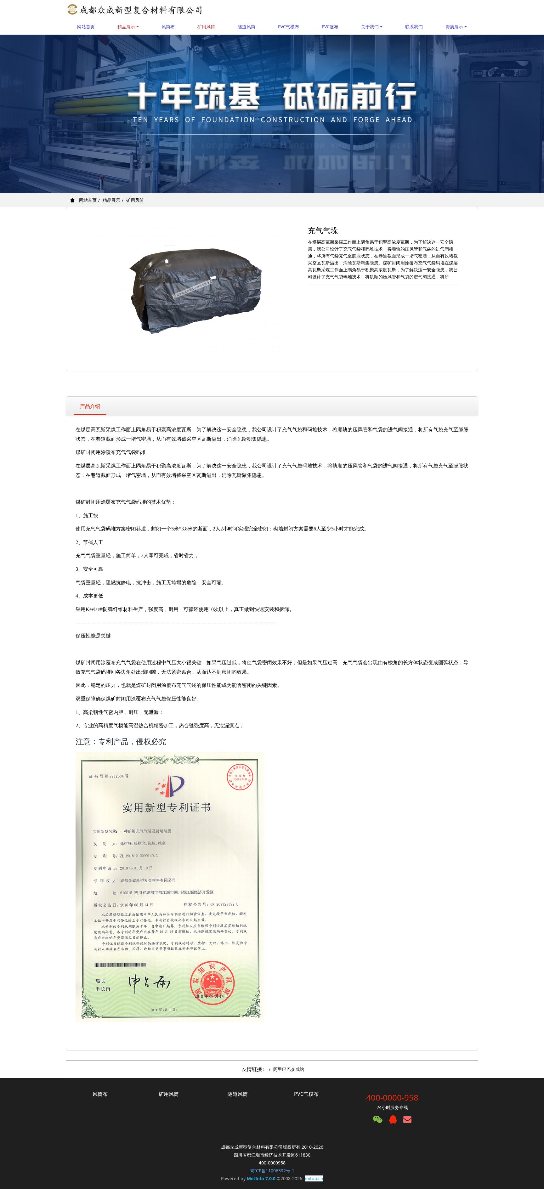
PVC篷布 (330, 27)
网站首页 (86, 27)
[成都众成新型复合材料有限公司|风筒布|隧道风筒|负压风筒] (135, 9)
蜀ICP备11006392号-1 (272, 1171)
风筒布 (168, 27)
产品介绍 (90, 406)
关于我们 (370, 27)
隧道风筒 (246, 27)
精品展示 (126, 27)
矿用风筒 (206, 27)
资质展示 (454, 27)
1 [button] (264, 184)
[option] (272, 114)
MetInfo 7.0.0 (261, 1178)
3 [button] (279, 184)
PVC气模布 (288, 27)
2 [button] (272, 184)
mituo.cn (314, 1178)
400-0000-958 (392, 1097)
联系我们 (414, 27)
